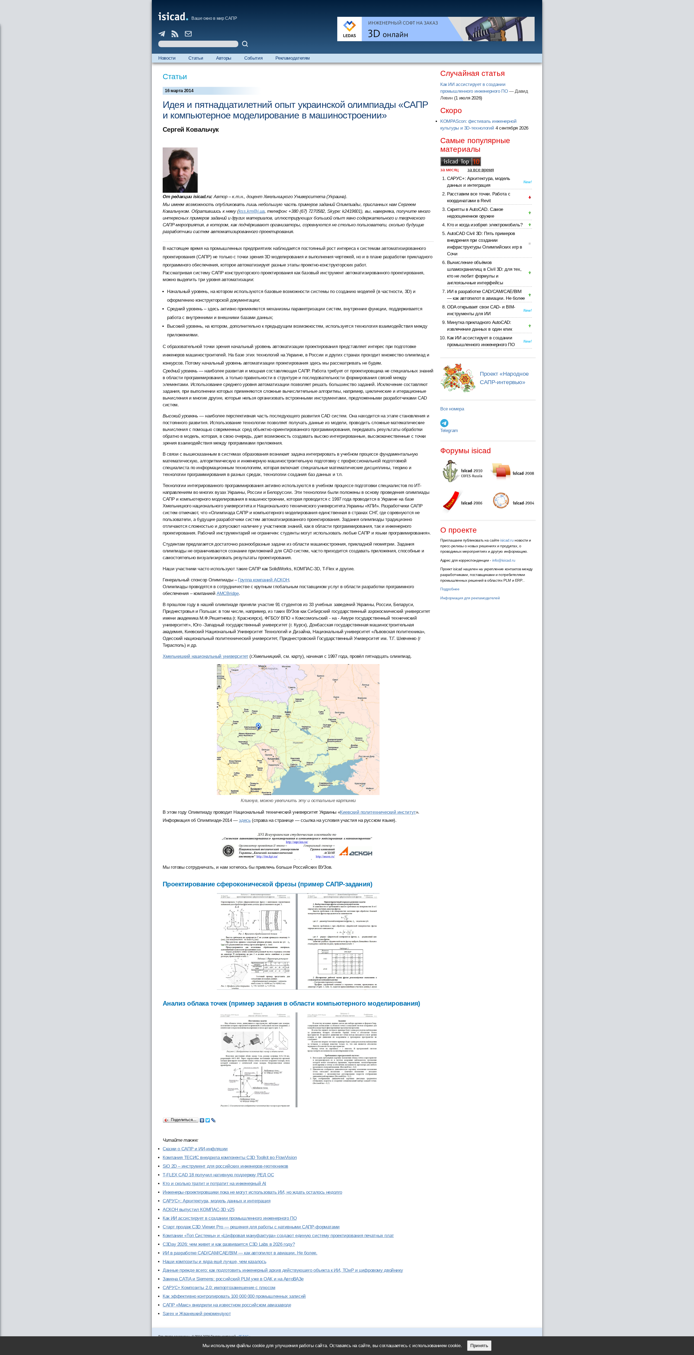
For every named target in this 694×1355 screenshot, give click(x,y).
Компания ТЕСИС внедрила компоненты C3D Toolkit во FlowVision (230, 1157)
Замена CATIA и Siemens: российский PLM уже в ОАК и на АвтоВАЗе (233, 1279)
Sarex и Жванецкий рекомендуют (197, 1313)
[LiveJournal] (213, 1119)
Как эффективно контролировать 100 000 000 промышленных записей (234, 1296)
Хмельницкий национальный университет (205, 656)
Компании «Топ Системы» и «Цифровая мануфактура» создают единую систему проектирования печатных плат (278, 1235)
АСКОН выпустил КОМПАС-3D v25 (198, 1209)
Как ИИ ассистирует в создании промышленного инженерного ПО (230, 1218)
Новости (166, 58)
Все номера (452, 408)
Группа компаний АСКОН (263, 579)
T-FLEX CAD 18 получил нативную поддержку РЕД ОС (218, 1174)
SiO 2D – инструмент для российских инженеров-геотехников (225, 1166)
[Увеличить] (298, 729)
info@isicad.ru (503, 560)
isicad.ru (507, 540)
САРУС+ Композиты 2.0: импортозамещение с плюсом (219, 1287)
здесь (244, 820)
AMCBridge (228, 593)
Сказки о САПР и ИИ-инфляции (195, 1148)
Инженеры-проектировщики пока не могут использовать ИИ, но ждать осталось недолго (252, 1192)
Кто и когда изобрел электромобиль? (484, 224)
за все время (480, 169)
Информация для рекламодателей (470, 598)
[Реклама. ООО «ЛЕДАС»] (436, 29)
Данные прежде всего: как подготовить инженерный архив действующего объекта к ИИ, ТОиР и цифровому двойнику (283, 1270)
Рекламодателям (292, 58)
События (253, 58)
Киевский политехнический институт (378, 812)
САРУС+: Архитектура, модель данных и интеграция (216, 1200)
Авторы (223, 58)
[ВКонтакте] (202, 1119)
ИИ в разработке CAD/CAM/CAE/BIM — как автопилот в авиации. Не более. (240, 1253)
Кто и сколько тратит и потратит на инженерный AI (214, 1183)
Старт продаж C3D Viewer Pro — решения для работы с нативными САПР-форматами (251, 1227)
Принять (479, 1345)
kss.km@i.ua (252, 211)
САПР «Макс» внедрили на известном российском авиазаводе (227, 1305)
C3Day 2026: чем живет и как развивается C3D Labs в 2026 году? (229, 1244)
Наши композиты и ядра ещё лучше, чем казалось (214, 1261)
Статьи (195, 58)
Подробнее (450, 589)
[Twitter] (208, 1119)
